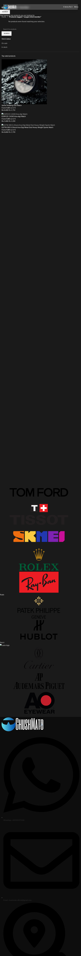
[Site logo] (10, 7)
